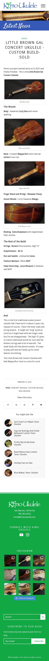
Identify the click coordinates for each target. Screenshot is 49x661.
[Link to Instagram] (28, 535)
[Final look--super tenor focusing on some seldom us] (39, 560)
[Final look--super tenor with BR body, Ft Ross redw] (24, 575)
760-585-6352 (24, 514)
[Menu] (41, 6)
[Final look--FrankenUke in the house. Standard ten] (24, 560)
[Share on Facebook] (8, 404)
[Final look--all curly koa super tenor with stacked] (39, 589)
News (25, 39)
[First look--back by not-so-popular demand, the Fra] (39, 575)
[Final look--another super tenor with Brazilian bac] (10, 560)
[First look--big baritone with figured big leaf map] (10, 575)
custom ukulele (35, 388)
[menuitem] (41, 6)
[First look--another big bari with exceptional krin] (10, 589)
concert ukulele (19, 388)
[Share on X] (16, 404)
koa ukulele (24, 391)
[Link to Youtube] (21, 535)
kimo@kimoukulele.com (24, 517)
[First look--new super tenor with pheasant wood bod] (24, 589)
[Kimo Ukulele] (20, 6)
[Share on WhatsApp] (24, 404)
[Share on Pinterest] (33, 404)
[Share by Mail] (41, 404)
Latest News (17, 26)
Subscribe (38, 641)
